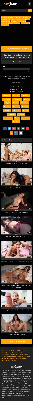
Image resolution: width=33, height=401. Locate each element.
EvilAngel (26, 17)
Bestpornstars (6, 360)
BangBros (5, 17)
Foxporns (26, 356)
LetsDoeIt (19, 19)
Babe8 (4, 358)
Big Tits (8, 103)
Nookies (14, 21)
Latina (26, 110)
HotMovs (13, 351)
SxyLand (19, 86)
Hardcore (17, 110)
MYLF (8, 21)
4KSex (18, 354)
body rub (16, 106)
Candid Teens (16, 353)
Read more (15, 82)
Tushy (7, 25)
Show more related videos (16, 341)
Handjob (8, 110)
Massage (7, 95)
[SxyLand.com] (13, 4)
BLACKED (12, 17)
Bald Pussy (17, 99)
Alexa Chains (19, 91)
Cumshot (26, 106)
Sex (17, 118)
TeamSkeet (25, 23)
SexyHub (18, 23)
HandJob (26, 95)
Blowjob (7, 106)
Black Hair (24, 103)
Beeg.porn (20, 356)
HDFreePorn (24, 354)
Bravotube (13, 356)
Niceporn (23, 353)
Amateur (17, 95)
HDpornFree (5, 354)
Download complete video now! (17, 49)
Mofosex (24, 358)
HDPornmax (5, 356)
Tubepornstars (11, 358)
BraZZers (19, 17)
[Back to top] (28, 396)
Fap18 (9, 353)
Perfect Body (8, 118)
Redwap (18, 358)
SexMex (11, 23)
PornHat (4, 353)
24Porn (19, 351)
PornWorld (21, 21)
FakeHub (12, 19)
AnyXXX (24, 351)
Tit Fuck (17, 121)
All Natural (7, 99)
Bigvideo (12, 354)
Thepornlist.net (6, 351)
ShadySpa (26, 118)
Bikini (16, 103)
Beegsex (13, 360)
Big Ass (27, 99)
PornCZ (25, 19)
